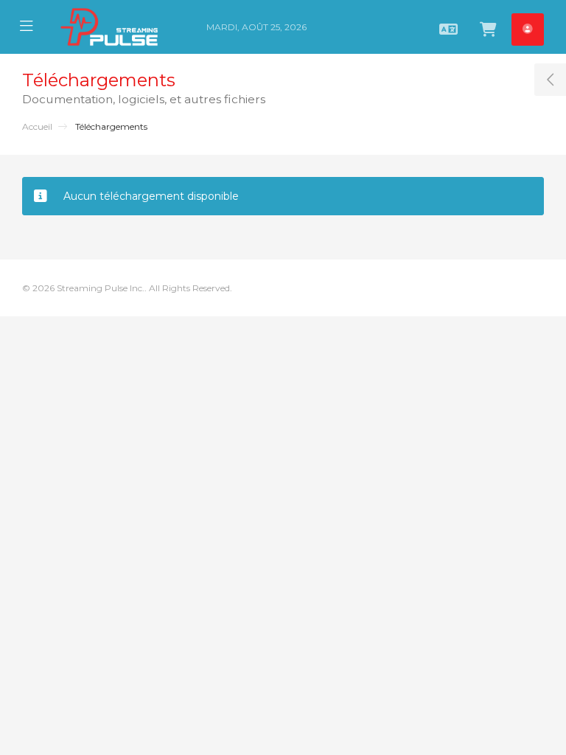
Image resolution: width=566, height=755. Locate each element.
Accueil (37, 126)
